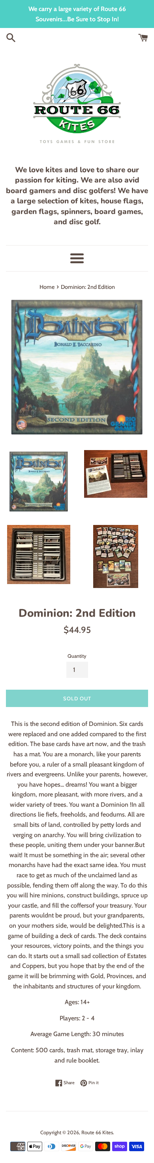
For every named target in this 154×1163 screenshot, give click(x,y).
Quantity (77, 656)
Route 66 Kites (97, 1132)
